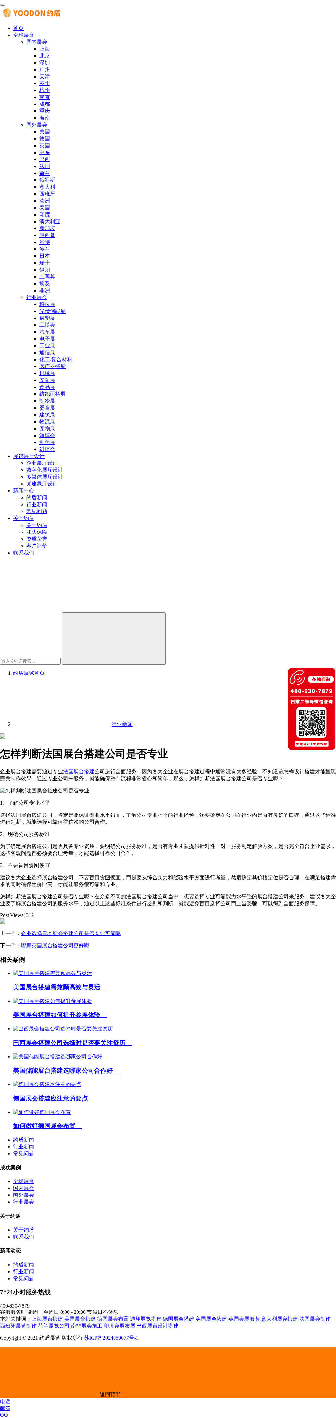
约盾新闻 (36, 497)
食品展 (47, 387)
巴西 (44, 159)
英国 (44, 145)
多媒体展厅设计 (44, 477)
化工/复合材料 (55, 359)
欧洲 (44, 200)
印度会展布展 (119, 1326)
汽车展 (47, 332)
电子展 (47, 339)
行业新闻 (36, 504)
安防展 (47, 380)
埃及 (44, 283)
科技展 (47, 304)
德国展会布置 (113, 1319)
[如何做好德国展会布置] (42, 1112)
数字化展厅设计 (44, 470)
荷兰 (44, 173)
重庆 (44, 111)
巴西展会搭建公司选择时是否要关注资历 (72, 1042)
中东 (44, 152)
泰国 (44, 207)
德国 (44, 138)
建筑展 (47, 414)
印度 (44, 214)
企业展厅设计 (42, 463)
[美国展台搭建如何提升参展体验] (52, 1001)
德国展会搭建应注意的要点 (53, 1098)
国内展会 (36, 42)
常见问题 (36, 511)
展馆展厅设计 (29, 456)
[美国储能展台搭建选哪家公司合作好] (57, 1056)
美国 (44, 131)
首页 (18, 28)
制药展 (47, 442)
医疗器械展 (52, 366)
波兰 (44, 249)
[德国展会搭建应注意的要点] (47, 1084)
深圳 (44, 62)
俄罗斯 (47, 180)
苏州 (44, 83)
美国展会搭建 (211, 1319)
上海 (44, 49)
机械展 (47, 373)
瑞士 (44, 263)
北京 (44, 56)
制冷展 (47, 401)
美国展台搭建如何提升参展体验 (60, 1014)
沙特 (44, 242)
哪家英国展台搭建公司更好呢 (55, 945)
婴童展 (47, 408)
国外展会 (36, 125)
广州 (44, 69)
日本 (44, 256)
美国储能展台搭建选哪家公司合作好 (66, 1070)
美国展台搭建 (80, 1319)
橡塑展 (47, 318)
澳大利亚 (49, 221)
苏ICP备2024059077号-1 (111, 1338)
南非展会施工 (86, 1326)
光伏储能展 (52, 311)
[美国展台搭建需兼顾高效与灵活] (52, 973)
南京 (44, 97)
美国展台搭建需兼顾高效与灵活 (60, 987)
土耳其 (47, 276)
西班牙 (47, 194)
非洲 (44, 290)
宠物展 (47, 428)
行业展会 (36, 297)
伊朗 (44, 269)
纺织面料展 (52, 394)
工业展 (47, 345)
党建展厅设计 (42, 483)
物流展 (47, 421)
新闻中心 (23, 490)
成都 (44, 104)
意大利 (47, 187)
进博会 (47, 449)
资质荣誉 (36, 539)
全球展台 (23, 35)
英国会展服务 (244, 1319)
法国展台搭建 (78, 771)
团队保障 (36, 532)
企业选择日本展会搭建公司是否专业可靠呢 (71, 933)
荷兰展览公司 (54, 1326)
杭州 (44, 90)
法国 (44, 166)
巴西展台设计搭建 (157, 1326)
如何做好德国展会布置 (47, 1126)
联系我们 (23, 552)
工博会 (47, 325)
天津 (44, 76)
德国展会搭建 (178, 1319)
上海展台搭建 (47, 1319)
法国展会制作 (315, 1319)
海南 (44, 118)
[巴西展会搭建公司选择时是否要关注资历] (63, 1028)
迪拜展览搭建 (145, 1319)
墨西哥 (47, 235)
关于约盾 (23, 518)
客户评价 (36, 546)
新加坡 (47, 228)
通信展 (47, 352)
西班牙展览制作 (18, 1326)
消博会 (47, 435)
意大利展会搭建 (279, 1319)
